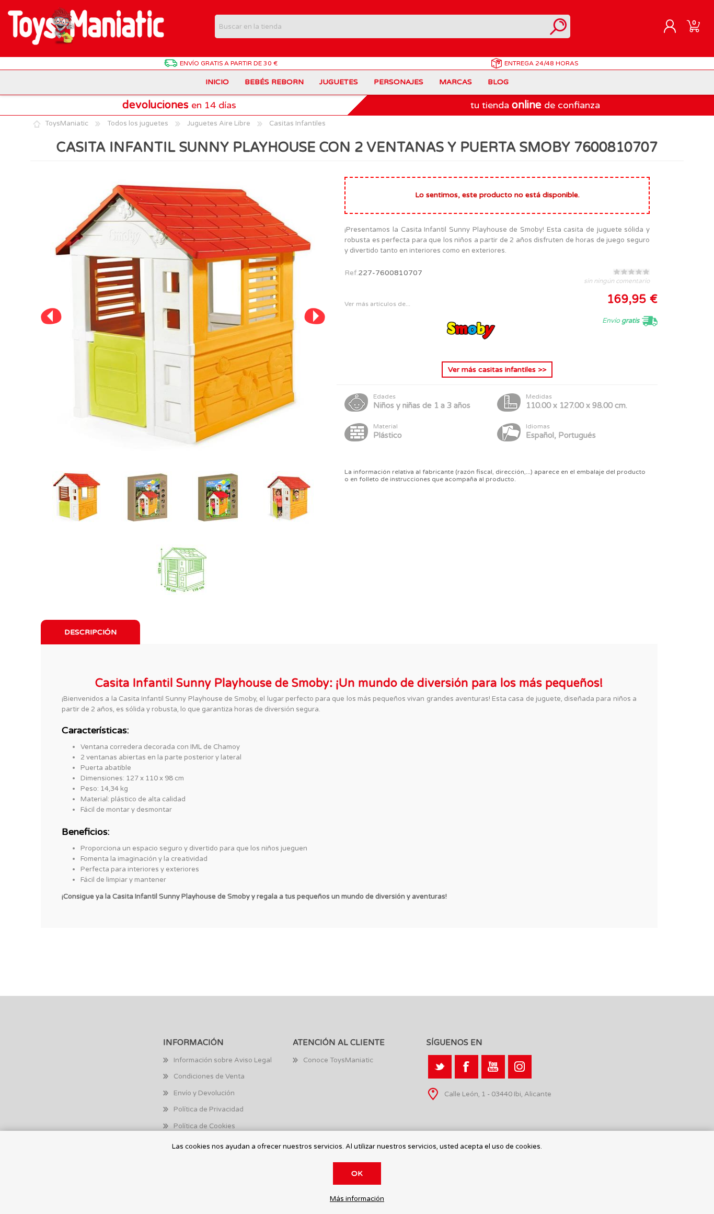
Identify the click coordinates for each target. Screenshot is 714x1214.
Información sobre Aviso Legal (223, 1060)
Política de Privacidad (209, 1109)
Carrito (693, 26)
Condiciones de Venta (209, 1076)
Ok (357, 1173)
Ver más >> (497, 369)
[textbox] (381, 26)
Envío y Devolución (204, 1093)
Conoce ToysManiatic (338, 1060)
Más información (357, 1199)
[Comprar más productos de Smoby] (471, 345)
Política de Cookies (204, 1126)
